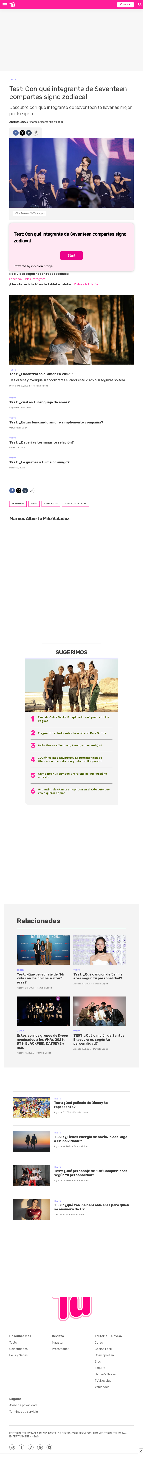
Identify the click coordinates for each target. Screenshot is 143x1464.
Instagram (38, 279)
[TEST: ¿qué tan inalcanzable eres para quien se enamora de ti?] (31, 1209)
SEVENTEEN (18, 503)
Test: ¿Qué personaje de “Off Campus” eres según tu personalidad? (90, 1173)
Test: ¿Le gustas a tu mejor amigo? (39, 462)
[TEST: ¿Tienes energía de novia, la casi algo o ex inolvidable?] (31, 1141)
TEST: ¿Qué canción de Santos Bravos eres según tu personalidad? (99, 1039)
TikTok (27, 279)
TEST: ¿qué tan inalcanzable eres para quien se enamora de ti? (91, 1207)
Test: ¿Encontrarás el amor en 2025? (41, 374)
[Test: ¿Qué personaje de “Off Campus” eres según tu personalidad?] (31, 1175)
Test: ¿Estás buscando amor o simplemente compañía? (56, 422)
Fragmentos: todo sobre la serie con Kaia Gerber (72, 733)
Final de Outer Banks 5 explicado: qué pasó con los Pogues (73, 718)
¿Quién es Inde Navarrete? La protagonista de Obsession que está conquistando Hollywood (70, 759)
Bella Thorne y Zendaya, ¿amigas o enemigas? (70, 745)
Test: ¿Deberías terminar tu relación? (41, 442)
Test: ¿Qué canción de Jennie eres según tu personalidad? (98, 976)
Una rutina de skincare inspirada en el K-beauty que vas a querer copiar (74, 791)
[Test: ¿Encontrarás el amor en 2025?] (71, 330)
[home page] (12, 4)
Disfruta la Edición (86, 284)
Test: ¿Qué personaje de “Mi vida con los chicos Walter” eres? (40, 978)
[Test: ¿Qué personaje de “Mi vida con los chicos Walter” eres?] (43, 950)
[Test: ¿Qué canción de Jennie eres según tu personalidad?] (99, 950)
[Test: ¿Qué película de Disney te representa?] (31, 1107)
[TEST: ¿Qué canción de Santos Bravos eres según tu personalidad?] (99, 1011)
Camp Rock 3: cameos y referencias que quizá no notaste (72, 775)
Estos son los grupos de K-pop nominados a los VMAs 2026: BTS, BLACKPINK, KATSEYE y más (42, 1041)
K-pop (34, 503)
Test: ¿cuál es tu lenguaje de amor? (39, 402)
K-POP (20, 1031)
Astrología (51, 503)
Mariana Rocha (40, 385)
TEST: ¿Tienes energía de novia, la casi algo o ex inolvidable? (90, 1139)
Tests (12, 79)
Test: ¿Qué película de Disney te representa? (81, 1105)
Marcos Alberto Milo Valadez (46, 122)
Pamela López (44, 987)
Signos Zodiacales (75, 503)
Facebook (15, 279)
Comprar (125, 4)
